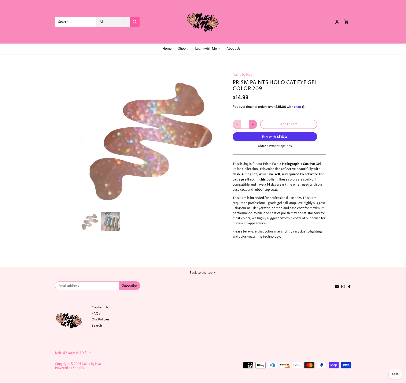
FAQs (96, 313)
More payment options (275, 146)
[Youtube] (337, 286)
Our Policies (101, 319)
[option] (151, 139)
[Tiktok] (349, 286)
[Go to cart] (346, 22)
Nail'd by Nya (242, 74)
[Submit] (135, 22)
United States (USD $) (71, 353)
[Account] (337, 22)
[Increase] (253, 124)
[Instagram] (343, 286)
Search (97, 325)
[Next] (216, 139)
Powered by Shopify (69, 368)
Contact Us (100, 307)
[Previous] (86, 139)
